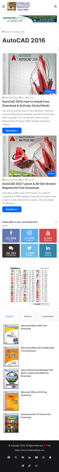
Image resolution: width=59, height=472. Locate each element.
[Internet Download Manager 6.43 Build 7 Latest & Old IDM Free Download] (11, 379)
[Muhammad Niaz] (18, 6)
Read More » (12, 130)
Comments (47, 316)
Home (7, 32)
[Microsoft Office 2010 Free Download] (11, 401)
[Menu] (3, 7)
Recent (28, 316)
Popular (9, 316)
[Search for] (55, 7)
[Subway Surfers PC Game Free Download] (11, 423)
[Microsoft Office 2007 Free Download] (11, 334)
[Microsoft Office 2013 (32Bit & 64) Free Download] (11, 356)
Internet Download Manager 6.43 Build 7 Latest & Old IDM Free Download (37, 373)
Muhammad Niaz (11, 98)
